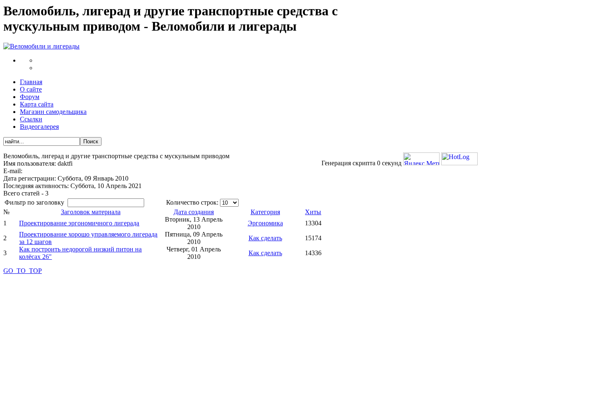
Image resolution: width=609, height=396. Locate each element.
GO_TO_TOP (22, 270)
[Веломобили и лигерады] (41, 46)
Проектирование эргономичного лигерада (79, 223)
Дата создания (194, 211)
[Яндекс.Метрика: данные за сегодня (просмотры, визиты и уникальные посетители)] (421, 158)
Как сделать (265, 237)
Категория (265, 211)
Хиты (313, 211)
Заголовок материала (91, 211)
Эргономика (265, 223)
